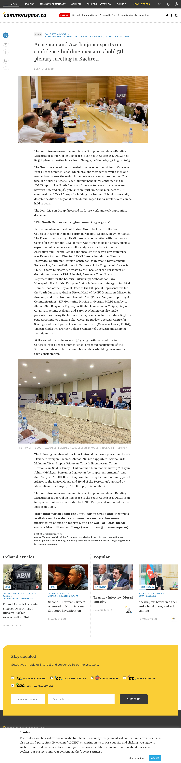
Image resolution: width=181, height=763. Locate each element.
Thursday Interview (99, 4)
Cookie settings (137, 758)
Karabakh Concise (34, 678)
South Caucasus (119, 36)
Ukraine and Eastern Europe (18, 598)
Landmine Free (109, 678)
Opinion (76, 4)
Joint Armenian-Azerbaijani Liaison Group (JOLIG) (74, 36)
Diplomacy (156, 594)
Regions (30, 4)
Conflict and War (55, 34)
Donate (121, 4)
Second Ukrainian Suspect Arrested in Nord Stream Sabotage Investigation (110, 15)
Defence (143, 594)
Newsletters (141, 4)
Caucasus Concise (74, 678)
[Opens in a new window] (167, 15)
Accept (155, 758)
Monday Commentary (53, 4)
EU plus (30, 594)
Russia (6, 596)
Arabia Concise (145, 678)
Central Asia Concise (39, 686)
